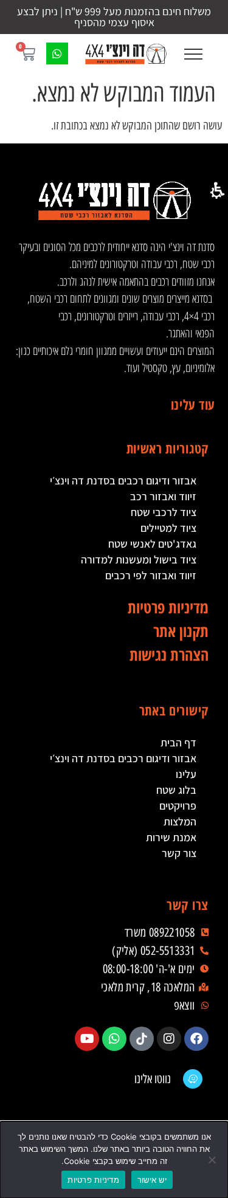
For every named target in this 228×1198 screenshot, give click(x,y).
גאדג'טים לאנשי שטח (152, 544)
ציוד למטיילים (168, 528)
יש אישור (152, 1180)
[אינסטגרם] (169, 1039)
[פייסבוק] (196, 1039)
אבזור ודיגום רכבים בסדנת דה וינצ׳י (123, 480)
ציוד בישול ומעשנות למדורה (138, 559)
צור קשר (179, 853)
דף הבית (178, 742)
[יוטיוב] (87, 1039)
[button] (193, 53)
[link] (126, 53)
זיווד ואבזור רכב (163, 496)
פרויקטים (177, 806)
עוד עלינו (193, 404)
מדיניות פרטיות (93, 1180)
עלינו (186, 774)
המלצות (180, 821)
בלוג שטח (176, 790)
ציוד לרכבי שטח (163, 512)
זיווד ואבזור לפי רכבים (150, 575)
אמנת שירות (171, 837)
